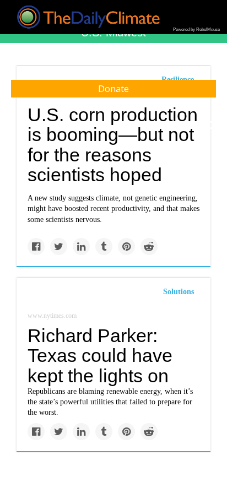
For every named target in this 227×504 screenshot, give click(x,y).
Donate (113, 89)
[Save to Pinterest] (126, 246)
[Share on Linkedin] (81, 246)
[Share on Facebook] (36, 246)
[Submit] (211, 126)
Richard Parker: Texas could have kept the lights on (100, 355)
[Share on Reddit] (149, 246)
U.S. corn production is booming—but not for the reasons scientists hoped (113, 145)
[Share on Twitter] (58, 246)
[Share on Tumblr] (103, 246)
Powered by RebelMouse (196, 29)
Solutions (178, 292)
